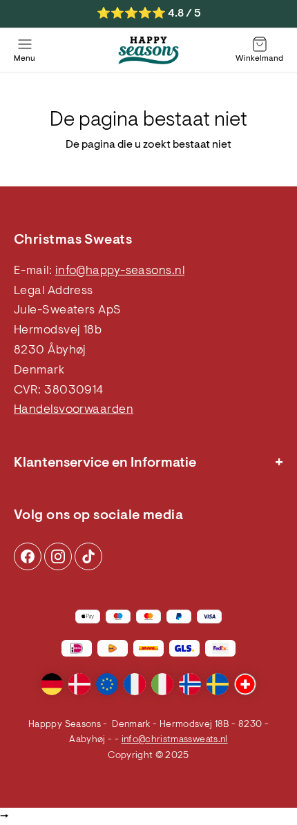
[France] (135, 684)
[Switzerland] (245, 684)
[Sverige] (218, 684)
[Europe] (107, 684)
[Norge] (190, 684)
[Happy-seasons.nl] (148, 50)
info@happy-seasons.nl (119, 271)
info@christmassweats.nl (175, 740)
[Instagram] (28, 556)
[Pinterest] (58, 556)
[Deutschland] (52, 684)
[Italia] (162, 684)
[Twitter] (88, 556)
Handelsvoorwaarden (73, 410)
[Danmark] (79, 684)
